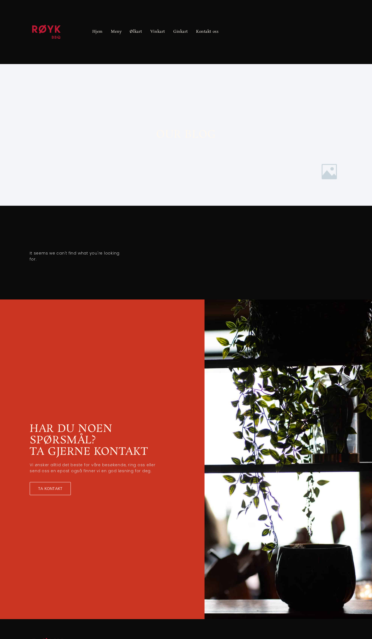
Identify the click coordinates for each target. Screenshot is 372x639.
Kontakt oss (207, 32)
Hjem (97, 32)
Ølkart (136, 32)
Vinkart (157, 32)
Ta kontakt (50, 488)
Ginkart (180, 32)
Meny (116, 32)
